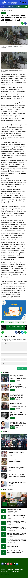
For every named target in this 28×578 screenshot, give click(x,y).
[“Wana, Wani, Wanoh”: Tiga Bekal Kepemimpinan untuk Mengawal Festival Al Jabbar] (5, 416)
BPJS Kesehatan (10, 322)
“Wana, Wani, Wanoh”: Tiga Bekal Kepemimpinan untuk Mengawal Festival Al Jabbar (18, 414)
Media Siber (10, 569)
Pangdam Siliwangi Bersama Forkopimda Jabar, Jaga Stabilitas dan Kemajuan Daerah (18, 377)
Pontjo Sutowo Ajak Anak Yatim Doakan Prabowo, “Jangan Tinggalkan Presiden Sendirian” (18, 386)
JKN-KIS (23, 322)
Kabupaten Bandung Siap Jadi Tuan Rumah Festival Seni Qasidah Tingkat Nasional (16, 516)
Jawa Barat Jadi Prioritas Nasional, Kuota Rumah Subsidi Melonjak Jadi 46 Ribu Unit (16, 522)
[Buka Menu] (23, 2)
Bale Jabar (4, 12)
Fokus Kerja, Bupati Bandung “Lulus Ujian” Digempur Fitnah (16, 545)
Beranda (3, 569)
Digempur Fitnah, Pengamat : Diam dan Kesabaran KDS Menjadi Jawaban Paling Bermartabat (16, 534)
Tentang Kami (4, 571)
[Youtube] (11, 563)
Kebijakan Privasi (14, 571)
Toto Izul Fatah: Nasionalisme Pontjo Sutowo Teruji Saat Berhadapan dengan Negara (17, 395)
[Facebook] (16, 332)
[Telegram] (22, 332)
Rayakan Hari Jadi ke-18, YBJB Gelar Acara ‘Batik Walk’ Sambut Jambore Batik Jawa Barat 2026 (18, 405)
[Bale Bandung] (9, 2)
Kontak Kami (18, 569)
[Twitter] (19, 332)
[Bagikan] (25, 23)
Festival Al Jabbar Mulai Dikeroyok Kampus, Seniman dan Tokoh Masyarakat (15, 551)
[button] (20, 2)
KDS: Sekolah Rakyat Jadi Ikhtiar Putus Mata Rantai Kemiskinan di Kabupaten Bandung (16, 539)
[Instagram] (8, 563)
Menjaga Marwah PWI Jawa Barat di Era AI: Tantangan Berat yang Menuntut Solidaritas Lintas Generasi (17, 483)
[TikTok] (14, 563)
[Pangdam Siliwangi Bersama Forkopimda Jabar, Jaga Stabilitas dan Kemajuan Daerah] (5, 378)
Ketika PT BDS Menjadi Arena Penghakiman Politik (14, 510)
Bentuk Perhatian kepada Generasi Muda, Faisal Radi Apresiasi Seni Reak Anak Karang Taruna (16, 528)
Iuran (18, 322)
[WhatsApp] (25, 332)
